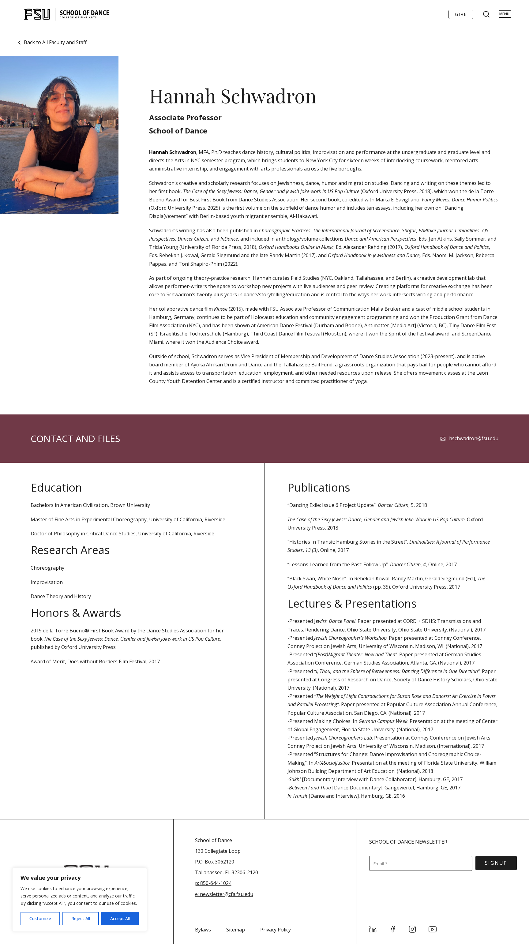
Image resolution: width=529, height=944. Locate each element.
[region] (79, 899)
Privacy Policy (275, 929)
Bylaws (203, 929)
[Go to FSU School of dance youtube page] (433, 929)
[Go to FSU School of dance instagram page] (412, 929)
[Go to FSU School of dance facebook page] (392, 929)
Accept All (120, 918)
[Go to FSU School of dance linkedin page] (373, 929)
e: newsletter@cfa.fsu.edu (224, 894)
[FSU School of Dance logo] (75, 14)
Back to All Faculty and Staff (55, 42)
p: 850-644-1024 (213, 883)
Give (461, 14)
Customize (40, 918)
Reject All (80, 918)
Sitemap (235, 929)
